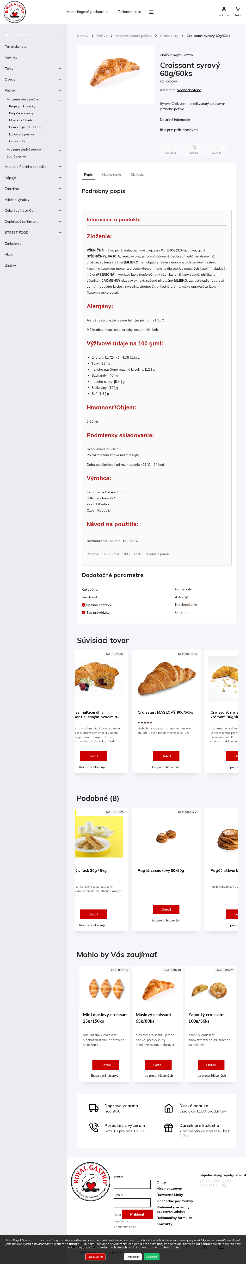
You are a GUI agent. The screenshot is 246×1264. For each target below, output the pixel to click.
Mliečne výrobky (17, 200)
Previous (83, 715)
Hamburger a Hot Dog (25, 127)
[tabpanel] (166, 711)
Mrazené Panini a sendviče (26, 166)
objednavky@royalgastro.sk (219, 1175)
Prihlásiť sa (137, 1215)
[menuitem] (87, 12)
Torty (9, 68)
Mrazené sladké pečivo (24, 149)
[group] (103, 1028)
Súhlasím (151, 1256)
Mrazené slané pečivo (23, 99)
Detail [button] (106, 1065)
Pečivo (10, 90)
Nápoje (10, 177)
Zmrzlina (12, 188)
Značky (10, 265)
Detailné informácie (175, 119)
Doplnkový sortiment (21, 221)
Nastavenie (95, 1256)
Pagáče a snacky (21, 113)
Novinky (11, 57)
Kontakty (164, 1224)
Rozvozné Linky (170, 1195)
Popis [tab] (88, 174)
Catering (182, 612)
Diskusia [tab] (137, 174)
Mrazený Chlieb (20, 120)
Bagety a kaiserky (22, 106)
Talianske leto (16, 46)
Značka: (176, 55)
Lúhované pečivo (21, 134)
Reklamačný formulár (174, 1218)
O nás (161, 1182)
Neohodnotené (189, 90)
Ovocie (10, 79)
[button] (106, 1051)
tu (177, 1247)
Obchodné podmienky (175, 1201)
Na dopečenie (186, 604)
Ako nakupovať (169, 1188)
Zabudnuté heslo (125, 1227)
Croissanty (17, 141)
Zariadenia (13, 243)
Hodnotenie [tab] (111, 174)
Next (231, 715)
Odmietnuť (133, 1256)
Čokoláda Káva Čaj (20, 210)
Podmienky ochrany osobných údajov (173, 1209)
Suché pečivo (16, 156)
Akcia (9, 254)
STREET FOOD (16, 232)
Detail (93, 756)
